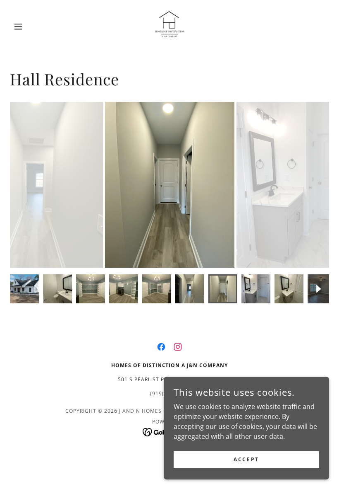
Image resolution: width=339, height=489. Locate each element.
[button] (34, 26)
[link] (169, 26)
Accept (246, 459)
